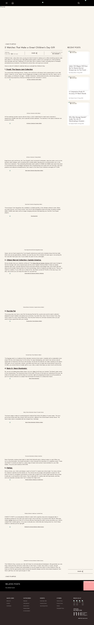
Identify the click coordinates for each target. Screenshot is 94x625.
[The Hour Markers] (74, 602)
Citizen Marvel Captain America (40, 263)
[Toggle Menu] (7, 3)
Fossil (28, 74)
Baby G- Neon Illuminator (17, 368)
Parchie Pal (11, 311)
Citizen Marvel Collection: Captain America (24, 260)
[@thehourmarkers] (80, 601)
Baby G (35, 371)
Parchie (9, 358)
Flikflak (10, 468)
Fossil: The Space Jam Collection (19, 69)
